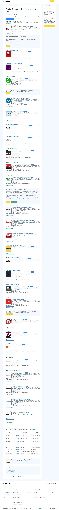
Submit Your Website (9, 18)
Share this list (8, 476)
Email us (8, 46)
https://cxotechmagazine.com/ (19, 78)
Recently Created (51, 494)
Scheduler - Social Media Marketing (40, 497)
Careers (6, 492)
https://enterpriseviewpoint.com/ (19, 98)
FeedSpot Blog (51, 495)
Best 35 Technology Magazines (11, 472)
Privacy (4, 495)
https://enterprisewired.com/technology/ (21, 258)
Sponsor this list (17, 18)
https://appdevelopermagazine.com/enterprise (22, 233)
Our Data (4, 490)
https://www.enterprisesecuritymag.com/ (21, 137)
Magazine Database (16, 494)
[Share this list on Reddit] (13, 14)
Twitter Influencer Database (17, 502)
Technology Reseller (21, 376)
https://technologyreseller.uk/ (19, 372)
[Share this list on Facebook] (8, 14)
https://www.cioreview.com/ (19, 111)
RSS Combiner (36, 494)
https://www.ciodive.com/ (18, 319)
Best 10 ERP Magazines (10, 469)
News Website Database (17, 499)
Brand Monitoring (37, 489)
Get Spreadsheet (9, 314)
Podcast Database (16, 492)
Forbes (19, 154)
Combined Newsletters (38, 490)
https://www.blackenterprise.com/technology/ (21, 286)
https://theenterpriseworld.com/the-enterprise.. (22, 220)
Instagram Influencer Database (18, 500)
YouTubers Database (16, 497)
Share (6, 14)
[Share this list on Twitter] (9, 14)
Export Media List (14, 201)
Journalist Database (16, 495)
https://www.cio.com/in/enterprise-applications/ (22, 164)
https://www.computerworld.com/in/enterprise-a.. (22, 246)
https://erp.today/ (17, 299)
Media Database (28, 492)
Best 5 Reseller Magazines (11, 470)
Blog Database (15, 490)
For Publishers (28, 489)
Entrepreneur (20, 276)
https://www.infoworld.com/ (19, 332)
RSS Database (15, 489)
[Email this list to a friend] (14, 14)
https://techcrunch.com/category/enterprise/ (21, 177)
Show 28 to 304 (10, 422)
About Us (4, 489)
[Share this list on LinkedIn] (11, 14)
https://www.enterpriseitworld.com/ (20, 399)
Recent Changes (51, 492)
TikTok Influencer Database (17, 504)
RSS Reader (28, 490)
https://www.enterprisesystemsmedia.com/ (21, 207)
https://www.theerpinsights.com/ (19, 412)
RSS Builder (36, 495)
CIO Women (20, 115)
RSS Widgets (36, 492)
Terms (4, 497)
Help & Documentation (52, 490)
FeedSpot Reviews (6, 494)
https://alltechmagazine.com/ (19, 386)
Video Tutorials (51, 489)
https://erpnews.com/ (17, 344)
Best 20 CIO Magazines (10, 471)
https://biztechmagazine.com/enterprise (21, 51)
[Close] (58, 506)
